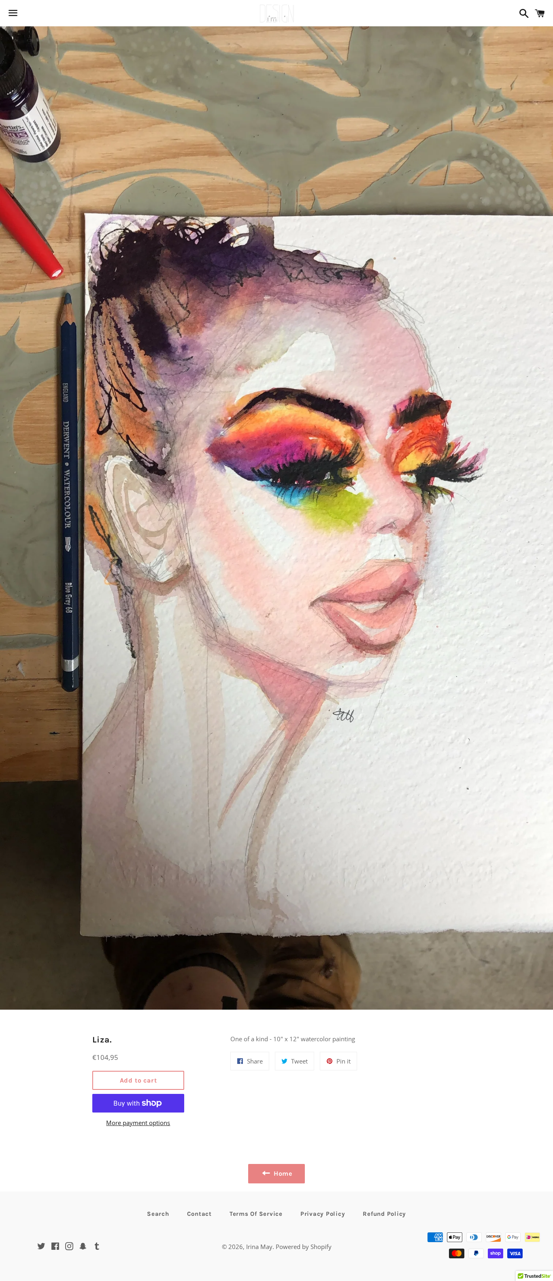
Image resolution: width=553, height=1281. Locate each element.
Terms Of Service (256, 1213)
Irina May (259, 1247)
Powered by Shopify (304, 1247)
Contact (199, 1213)
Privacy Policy (322, 1213)
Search (158, 1213)
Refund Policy (384, 1213)
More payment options (138, 1123)
